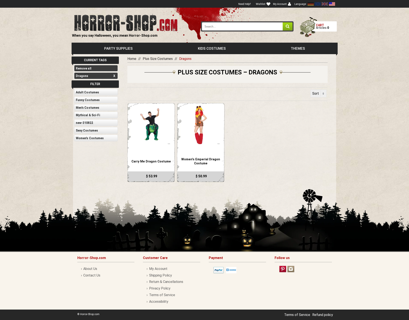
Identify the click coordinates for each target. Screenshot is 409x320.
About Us (90, 269)
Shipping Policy (160, 275)
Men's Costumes (87, 107)
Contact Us (91, 275)
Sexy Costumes (87, 130)
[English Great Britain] (325, 4)
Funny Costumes (88, 100)
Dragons (95, 76)
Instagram (290, 269)
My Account (158, 269)
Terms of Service (162, 295)
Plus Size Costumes (158, 59)
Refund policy (322, 315)
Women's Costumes (90, 138)
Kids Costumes (212, 48)
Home (131, 59)
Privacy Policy (159, 288)
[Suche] (287, 26)
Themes (298, 48)
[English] (318, 4)
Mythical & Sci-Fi (88, 115)
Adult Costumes (87, 92)
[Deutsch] (311, 4)
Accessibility (158, 302)
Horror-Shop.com (125, 22)
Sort (315, 93)
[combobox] (247, 26)
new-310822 (84, 123)
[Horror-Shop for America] (332, 4)
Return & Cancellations (166, 282)
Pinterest (282, 269)
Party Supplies (118, 48)
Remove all (83, 68)
